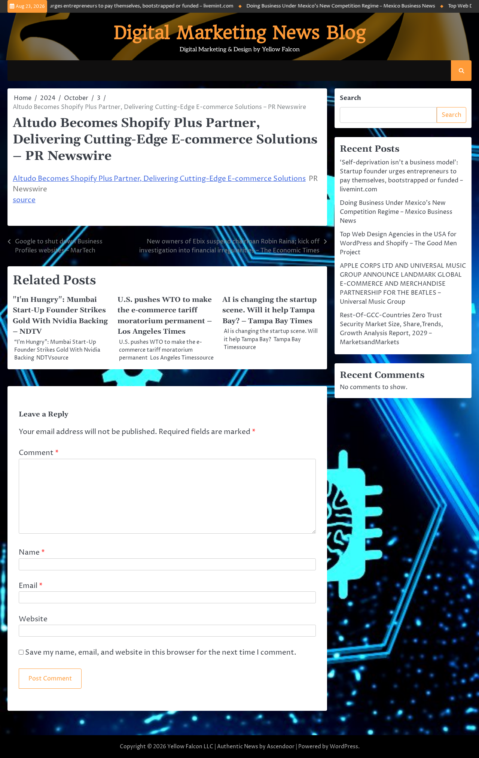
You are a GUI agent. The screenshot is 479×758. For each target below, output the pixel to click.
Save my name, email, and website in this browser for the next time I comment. (160, 652)
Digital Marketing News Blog (240, 32)
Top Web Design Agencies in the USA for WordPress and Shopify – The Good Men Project (398, 243)
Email (31, 586)
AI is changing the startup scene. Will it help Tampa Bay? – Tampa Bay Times (269, 310)
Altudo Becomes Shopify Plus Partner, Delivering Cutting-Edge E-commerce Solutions (159, 179)
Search (350, 98)
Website (33, 619)
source (24, 200)
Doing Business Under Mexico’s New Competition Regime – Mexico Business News (328, 6)
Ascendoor (281, 746)
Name (32, 552)
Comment (39, 453)
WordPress (344, 746)
